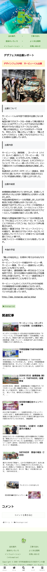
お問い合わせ (34, 554)
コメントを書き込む (24, 515)
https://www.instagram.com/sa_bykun (19, 297)
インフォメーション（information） (13, 555)
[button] (42, 344)
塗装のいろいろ (13, 550)
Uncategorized (10, 306)
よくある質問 (34, 550)
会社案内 (12, 547)
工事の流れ (34, 547)
